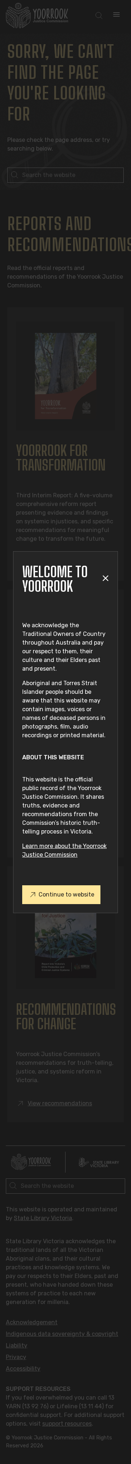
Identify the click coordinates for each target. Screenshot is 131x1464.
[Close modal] (105, 579)
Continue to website (66, 894)
